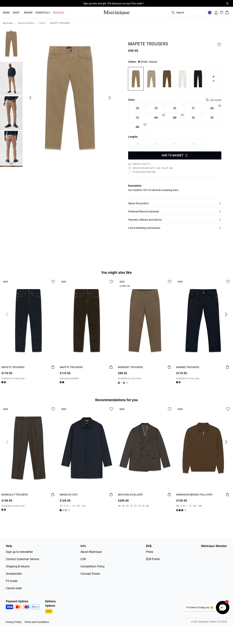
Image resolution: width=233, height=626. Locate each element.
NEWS (6, 12)
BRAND (28, 12)
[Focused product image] (69, 98)
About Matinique (91, 552)
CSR (83, 559)
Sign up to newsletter (19, 552)
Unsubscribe (14, 573)
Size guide (215, 99)
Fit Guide (11, 581)
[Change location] (210, 12)
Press (149, 552)
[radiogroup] (174, 118)
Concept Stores (90, 573)
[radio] (137, 108)
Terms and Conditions (36, 622)
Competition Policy (92, 566)
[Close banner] (227, 3)
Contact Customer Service (22, 559)
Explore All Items (26, 23)
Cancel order (14, 588)
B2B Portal (153, 559)
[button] (174, 203)
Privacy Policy (13, 622)
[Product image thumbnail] (11, 44)
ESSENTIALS (42, 12)
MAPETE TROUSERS (60, 23)
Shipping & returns (17, 566)
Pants (42, 23)
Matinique (8, 23)
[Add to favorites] (219, 44)
